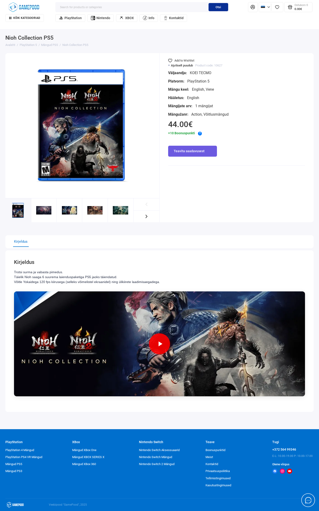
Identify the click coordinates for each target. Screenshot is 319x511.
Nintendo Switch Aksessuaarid (159, 450)
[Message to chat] (308, 500)
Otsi (218, 7)
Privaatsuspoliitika (218, 471)
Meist (209, 457)
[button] (147, 216)
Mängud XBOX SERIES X (88, 457)
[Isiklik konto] (253, 7)
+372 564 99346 (284, 449)
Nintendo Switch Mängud (155, 457)
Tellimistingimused (218, 478)
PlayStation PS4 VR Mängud (23, 457)
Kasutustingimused (218, 485)
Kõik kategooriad (26, 18)
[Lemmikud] (277, 7)
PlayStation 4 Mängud (19, 450)
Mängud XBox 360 (84, 464)
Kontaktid (176, 18)
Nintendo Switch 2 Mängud (156, 464)
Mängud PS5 (13, 464)
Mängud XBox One (84, 450)
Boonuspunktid (215, 450)
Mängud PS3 (13, 471)
